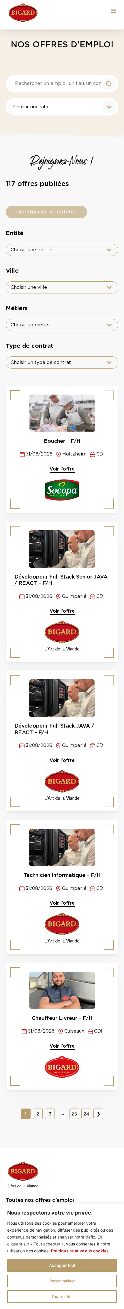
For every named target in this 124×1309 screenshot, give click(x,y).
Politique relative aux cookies (80, 1250)
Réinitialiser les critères (46, 212)
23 (74, 1114)
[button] (113, 11)
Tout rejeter (62, 1296)
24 (86, 1114)
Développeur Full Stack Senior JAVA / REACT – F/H (61, 580)
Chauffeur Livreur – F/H (62, 1018)
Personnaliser (62, 1280)
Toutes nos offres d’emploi (40, 1200)
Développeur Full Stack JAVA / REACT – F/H (54, 729)
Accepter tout (62, 1265)
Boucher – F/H (62, 441)
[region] (62, 1256)
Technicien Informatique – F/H (62, 875)
